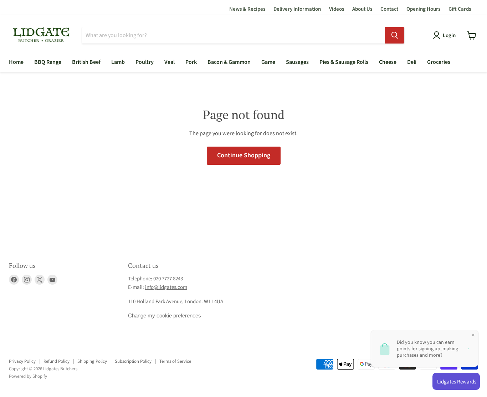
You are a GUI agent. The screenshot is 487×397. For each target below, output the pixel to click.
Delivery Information (297, 9)
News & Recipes (247, 9)
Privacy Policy (22, 361)
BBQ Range (47, 62)
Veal (169, 62)
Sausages (297, 62)
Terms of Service (175, 361)
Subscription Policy (133, 361)
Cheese (387, 62)
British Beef (86, 62)
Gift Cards (459, 9)
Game (268, 62)
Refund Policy (56, 361)
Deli (411, 62)
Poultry (144, 62)
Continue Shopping (243, 155)
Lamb (118, 62)
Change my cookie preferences (164, 315)
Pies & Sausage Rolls (343, 62)
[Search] (394, 35)
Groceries (438, 62)
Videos (336, 9)
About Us (362, 9)
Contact (389, 9)
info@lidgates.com (166, 287)
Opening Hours (423, 9)
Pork (191, 62)
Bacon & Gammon (229, 62)
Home (16, 62)
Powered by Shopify (28, 376)
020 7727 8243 (168, 279)
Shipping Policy (92, 361)
